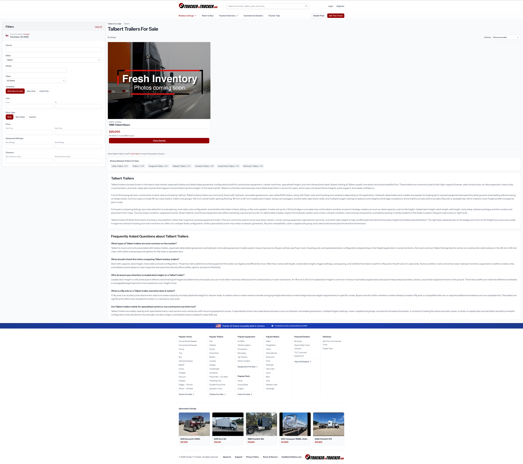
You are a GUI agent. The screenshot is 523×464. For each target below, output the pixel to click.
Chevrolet (270, 369)
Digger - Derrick (186, 384)
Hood (240, 380)
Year (8, 98)
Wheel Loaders (244, 345)
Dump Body (243, 384)
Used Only (44, 91)
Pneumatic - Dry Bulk (218, 377)
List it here (134, 153)
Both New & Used (15, 91)
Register (340, 6)
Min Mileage (10, 142)
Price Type (10, 112)
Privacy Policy (252, 457)
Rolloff (181, 365)
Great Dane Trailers (228, 166)
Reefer (212, 357)
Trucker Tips (274, 15)
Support (238, 457)
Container (213, 373)
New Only (31, 91)
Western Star (271, 384)
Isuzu (268, 373)
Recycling (242, 353)
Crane (181, 369)
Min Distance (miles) (13, 156)
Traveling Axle (215, 380)
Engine (241, 388)
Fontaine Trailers (204, 166)
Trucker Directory (227, 15)
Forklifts (241, 341)
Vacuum (182, 377)
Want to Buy (208, 15)
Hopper (212, 365)
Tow (180, 353)
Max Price (58, 128)
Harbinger (270, 388)
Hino (268, 380)
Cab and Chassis (186, 361)
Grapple (182, 373)
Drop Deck (214, 353)
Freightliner (271, 345)
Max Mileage (59, 142)
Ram (268, 377)
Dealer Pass (318, 15)
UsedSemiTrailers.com (291, 457)
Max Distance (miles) (63, 156)
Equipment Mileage (14, 138)
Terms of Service (270, 457)
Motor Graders (244, 361)
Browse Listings (186, 15)
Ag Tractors (242, 357)
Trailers (138, 166)
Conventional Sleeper (188, 341)
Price (8, 124)
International (271, 353)
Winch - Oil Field (186, 388)
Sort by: (487, 37)
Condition (10, 86)
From (8, 102)
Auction (32, 117)
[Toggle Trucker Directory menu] (237, 16)
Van (211, 341)
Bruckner (298, 341)
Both (9, 117)
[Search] (306, 6)
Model (8, 66)
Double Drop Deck (217, 384)
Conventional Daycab (188, 345)
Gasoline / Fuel (215, 388)
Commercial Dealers (253, 15)
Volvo (268, 349)
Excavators (242, 349)
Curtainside (214, 369)
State (8, 76)
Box (180, 357)
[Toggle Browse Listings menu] (195, 16)
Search (9, 45)
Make (8, 55)
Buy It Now (20, 117)
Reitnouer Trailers (253, 166)
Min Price (9, 128)
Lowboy (212, 361)
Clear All (98, 26)
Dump (181, 349)
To (56, 102)
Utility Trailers (120, 166)
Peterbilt (269, 365)
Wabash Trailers (182, 166)
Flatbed (212, 345)
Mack (268, 341)
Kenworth (270, 357)
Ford (268, 361)
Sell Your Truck (336, 15)
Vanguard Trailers (158, 166)
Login (330, 6)
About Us (227, 457)
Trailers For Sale (114, 23)
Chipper (182, 380)
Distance (10, 152)
